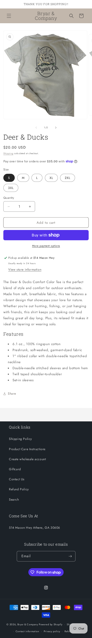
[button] (9, 16)
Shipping (8, 153)
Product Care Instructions (27, 449)
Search (14, 499)
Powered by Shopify (51, 624)
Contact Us (17, 479)
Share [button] (12, 393)
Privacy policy (52, 631)
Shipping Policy (20, 439)
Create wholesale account (27, 459)
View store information (24, 269)
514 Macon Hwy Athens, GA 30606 (34, 527)
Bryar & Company (27, 624)
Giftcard (15, 469)
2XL (67, 178)
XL (51, 178)
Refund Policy (19, 489)
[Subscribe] (70, 556)
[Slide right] (56, 128)
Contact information (27, 631)
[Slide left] (36, 128)
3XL (11, 188)
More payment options (46, 246)
